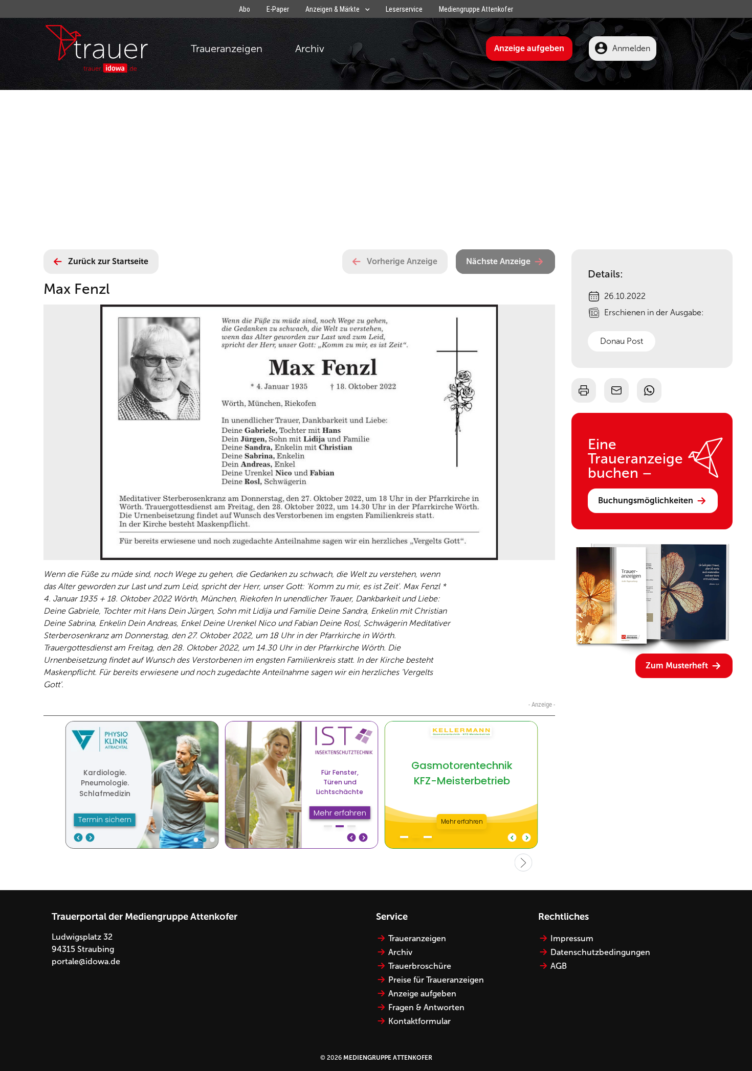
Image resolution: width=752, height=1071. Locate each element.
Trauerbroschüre (419, 966)
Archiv (309, 48)
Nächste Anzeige (498, 261)
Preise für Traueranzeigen (436, 979)
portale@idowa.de (86, 961)
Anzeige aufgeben (529, 48)
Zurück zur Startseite (108, 261)
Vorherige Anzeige (402, 261)
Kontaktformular (419, 1021)
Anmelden (631, 48)
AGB (558, 966)
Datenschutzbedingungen (600, 952)
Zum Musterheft (677, 665)
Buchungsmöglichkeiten (645, 500)
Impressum (571, 938)
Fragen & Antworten (426, 1007)
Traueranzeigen (226, 48)
